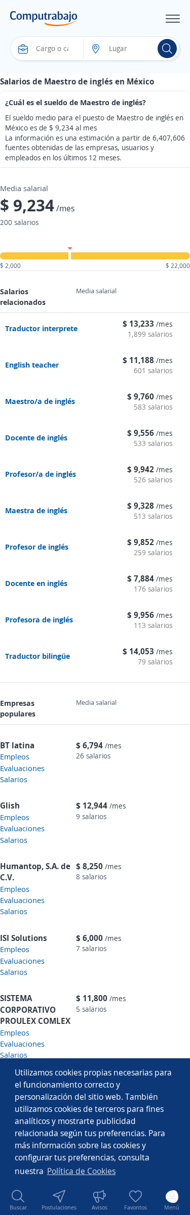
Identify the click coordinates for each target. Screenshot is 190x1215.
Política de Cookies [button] (81, 1171)
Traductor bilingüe (37, 656)
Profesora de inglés (39, 619)
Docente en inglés (36, 583)
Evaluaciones (22, 768)
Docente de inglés (36, 437)
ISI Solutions (23, 937)
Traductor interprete (41, 328)
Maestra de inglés (36, 510)
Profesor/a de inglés (40, 474)
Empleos (14, 756)
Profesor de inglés (36, 547)
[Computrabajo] (44, 18)
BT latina (17, 745)
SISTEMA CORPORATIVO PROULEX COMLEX (35, 1009)
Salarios (13, 779)
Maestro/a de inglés (40, 401)
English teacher (32, 364)
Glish (10, 805)
